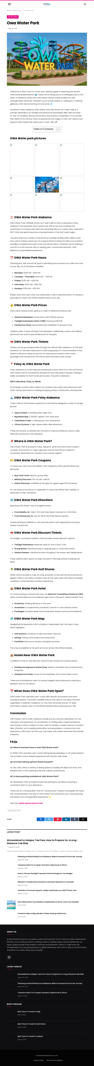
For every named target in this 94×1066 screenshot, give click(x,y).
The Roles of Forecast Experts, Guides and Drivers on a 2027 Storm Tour (47, 890)
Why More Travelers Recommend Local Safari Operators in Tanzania (46, 882)
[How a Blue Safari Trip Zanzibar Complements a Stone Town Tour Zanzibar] (11, 905)
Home (9, 10)
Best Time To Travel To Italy (29, 1011)
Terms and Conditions (54, 1060)
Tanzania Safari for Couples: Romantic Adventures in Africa (42, 865)
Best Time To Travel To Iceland (30, 1036)
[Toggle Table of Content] (57, 129)
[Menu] (9, 4)
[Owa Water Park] (47, 85)
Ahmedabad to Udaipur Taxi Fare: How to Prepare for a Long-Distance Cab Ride (42, 842)
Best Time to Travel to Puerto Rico (32, 1024)
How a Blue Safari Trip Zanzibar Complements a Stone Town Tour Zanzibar (48, 902)
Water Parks (17, 10)
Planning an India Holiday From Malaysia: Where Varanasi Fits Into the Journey (50, 856)
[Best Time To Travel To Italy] (11, 1014)
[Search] (85, 4)
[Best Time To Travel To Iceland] (11, 1039)
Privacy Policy (39, 1060)
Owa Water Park (14, 810)
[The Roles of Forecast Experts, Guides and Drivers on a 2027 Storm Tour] (11, 893)
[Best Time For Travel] (47, 4)
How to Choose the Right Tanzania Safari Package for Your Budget (45, 873)
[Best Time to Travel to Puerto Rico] (11, 1027)
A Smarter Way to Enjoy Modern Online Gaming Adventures (42, 913)
